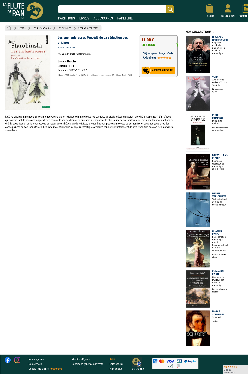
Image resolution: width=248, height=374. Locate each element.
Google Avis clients (38, 368)
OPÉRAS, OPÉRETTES (88, 28)
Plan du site (115, 368)
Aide (112, 359)
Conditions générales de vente (90, 363)
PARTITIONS (66, 18)
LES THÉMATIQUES (42, 28)
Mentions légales (81, 359)
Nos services (35, 363)
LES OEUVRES (64, 28)
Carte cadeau (116, 363)
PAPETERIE (125, 18)
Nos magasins (36, 359)
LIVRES (84, 18)
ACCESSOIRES (103, 18)
